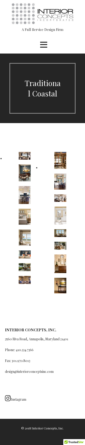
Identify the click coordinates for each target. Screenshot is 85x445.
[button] (43, 45)
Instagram (18, 399)
